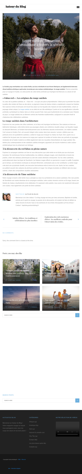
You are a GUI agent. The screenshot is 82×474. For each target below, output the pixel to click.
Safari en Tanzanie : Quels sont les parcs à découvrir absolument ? (42, 324)
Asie (30, 429)
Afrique (31, 422)
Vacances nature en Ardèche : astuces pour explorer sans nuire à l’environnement (20, 273)
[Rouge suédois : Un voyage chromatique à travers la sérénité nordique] (8, 197)
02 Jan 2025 (50, 280)
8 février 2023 (23, 332)
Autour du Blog (31, 194)
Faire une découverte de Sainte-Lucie (31, 366)
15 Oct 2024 (50, 307)
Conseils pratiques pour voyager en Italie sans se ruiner (60, 274)
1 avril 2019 (22, 346)
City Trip (32, 436)
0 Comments (33, 280)
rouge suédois (25, 109)
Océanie (32, 447)
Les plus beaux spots (36, 443)
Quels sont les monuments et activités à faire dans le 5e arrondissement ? (45, 338)
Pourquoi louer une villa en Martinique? (32, 352)
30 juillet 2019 (23, 360)
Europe (41, 53)
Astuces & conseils (35, 432)
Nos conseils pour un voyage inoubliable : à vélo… (57, 301)
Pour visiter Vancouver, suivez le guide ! (32, 380)
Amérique (32, 425)
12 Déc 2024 (11, 307)
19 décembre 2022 (24, 373)
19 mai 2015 (22, 387)
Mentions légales (15, 468)
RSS (19, 459)
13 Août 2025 (11, 280)
